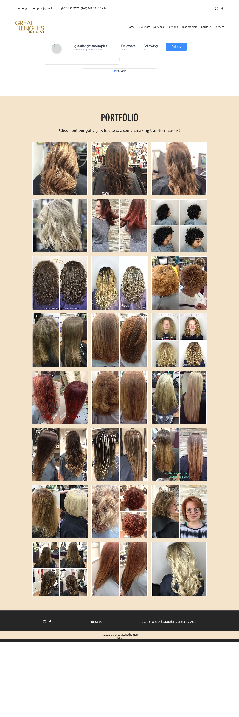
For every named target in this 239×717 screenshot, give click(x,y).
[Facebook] (222, 8)
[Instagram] (216, 8)
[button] (60, 168)
